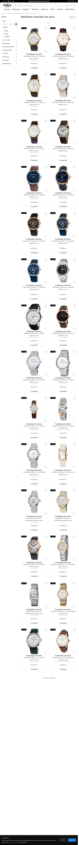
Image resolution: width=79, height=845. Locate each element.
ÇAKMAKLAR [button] (16, 9)
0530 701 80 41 (71, 1)
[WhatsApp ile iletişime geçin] (3, 1)
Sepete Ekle (35, 67)
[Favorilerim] (70, 5)
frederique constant (19, 13)
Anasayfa (3, 13)
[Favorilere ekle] (45, 28)
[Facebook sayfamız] (6, 1)
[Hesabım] (67, 5)
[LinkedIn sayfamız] (13, 1)
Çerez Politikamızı (13, 842)
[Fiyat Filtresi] (16, 24)
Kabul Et (72, 840)
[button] (10, 21)
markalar (10, 13)
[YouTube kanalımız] (8, 1)
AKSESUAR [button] (34, 9)
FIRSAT (52, 9)
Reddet (63, 840)
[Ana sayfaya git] (7, 5)
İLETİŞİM (60, 9)
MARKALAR (44, 9)
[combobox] (73, 17)
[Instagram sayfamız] (10, 1)
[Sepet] (74, 5)
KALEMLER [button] (25, 9)
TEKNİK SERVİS (69, 9)
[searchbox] (41, 5)
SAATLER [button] (6, 9)
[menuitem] (6, 9)
